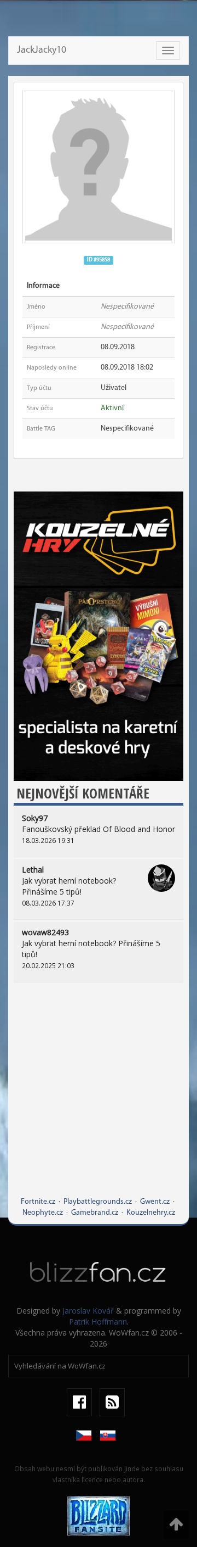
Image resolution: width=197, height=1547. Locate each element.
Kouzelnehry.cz (150, 1213)
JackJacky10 (41, 50)
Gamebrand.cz (94, 1213)
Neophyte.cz (42, 1213)
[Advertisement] (98, 1098)
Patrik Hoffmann (98, 1321)
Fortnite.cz (38, 1202)
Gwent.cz (155, 1202)
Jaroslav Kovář (88, 1310)
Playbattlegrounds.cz (97, 1202)
